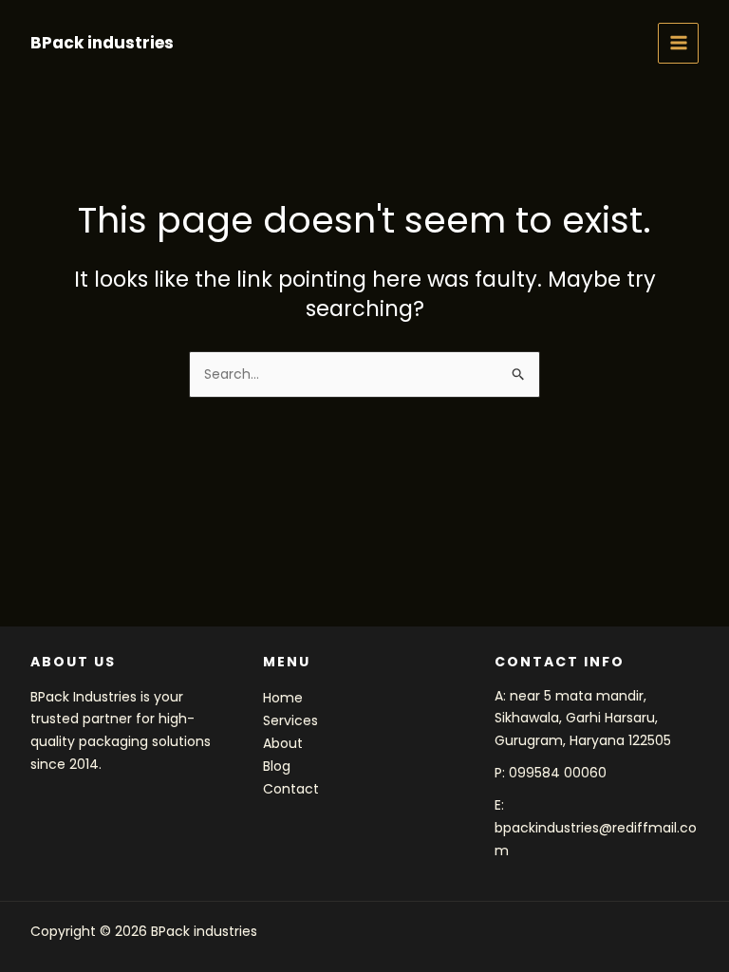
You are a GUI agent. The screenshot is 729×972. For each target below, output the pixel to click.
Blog (276, 766)
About (283, 743)
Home (283, 697)
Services (290, 720)
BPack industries (102, 42)
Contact (291, 788)
